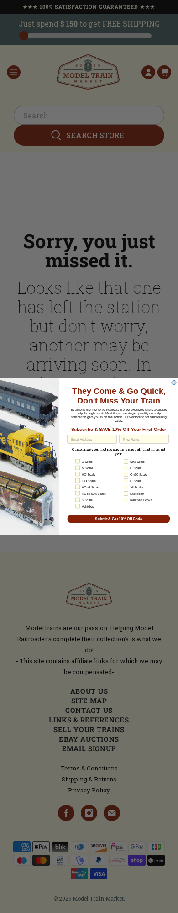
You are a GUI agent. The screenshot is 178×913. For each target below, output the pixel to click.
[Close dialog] (174, 382)
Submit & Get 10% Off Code (118, 519)
